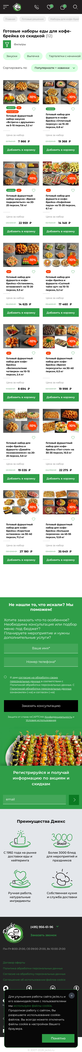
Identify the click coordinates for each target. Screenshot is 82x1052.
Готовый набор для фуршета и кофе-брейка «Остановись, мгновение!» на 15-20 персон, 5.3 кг (19, 283)
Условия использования (41, 720)
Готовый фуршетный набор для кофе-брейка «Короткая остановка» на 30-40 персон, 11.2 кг (19, 531)
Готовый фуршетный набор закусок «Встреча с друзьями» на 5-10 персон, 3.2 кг (20, 120)
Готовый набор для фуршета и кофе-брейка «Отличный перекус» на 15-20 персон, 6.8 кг (58, 121)
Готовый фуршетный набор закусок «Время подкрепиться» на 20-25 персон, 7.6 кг (20, 200)
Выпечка (33, 56)
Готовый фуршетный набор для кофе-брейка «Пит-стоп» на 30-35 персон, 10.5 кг (60, 447)
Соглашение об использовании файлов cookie (34, 979)
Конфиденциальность (58, 716)
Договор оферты (14, 962)
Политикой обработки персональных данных (40, 688)
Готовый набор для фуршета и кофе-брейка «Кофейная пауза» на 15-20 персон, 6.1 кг (60, 202)
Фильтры (20, 44)
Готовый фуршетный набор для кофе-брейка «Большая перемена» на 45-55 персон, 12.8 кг (59, 531)
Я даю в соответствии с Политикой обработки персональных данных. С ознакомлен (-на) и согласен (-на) (42, 685)
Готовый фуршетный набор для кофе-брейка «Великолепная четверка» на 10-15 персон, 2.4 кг (19, 366)
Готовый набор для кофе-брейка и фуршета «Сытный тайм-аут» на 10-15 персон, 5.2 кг (58, 283)
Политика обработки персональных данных (33, 968)
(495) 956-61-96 (41, 927)
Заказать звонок (43, 935)
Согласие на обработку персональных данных (34, 973)
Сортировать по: (15, 68)
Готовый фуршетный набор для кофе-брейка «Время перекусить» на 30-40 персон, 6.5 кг (60, 365)
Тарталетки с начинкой (65, 56)
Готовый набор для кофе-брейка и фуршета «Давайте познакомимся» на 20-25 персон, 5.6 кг (20, 449)
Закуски (11, 56)
